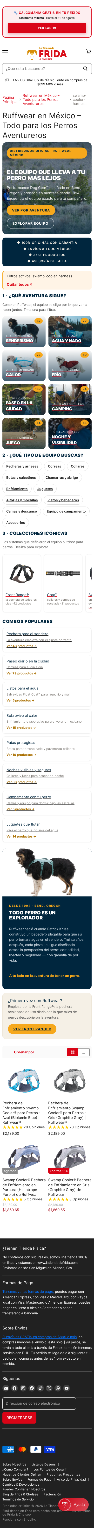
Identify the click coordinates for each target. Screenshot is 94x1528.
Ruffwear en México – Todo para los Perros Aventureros (41, 99)
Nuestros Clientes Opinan (21, 1474)
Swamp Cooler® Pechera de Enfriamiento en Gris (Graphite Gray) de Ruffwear (70, 1187)
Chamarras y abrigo (62, 477)
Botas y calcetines (21, 477)
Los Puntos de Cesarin (50, 1469)
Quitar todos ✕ (20, 284)
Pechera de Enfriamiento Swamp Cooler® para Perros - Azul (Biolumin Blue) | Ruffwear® (21, 1113)
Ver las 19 (47, 28)
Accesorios (15, 522)
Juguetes (45, 489)
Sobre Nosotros (14, 1464)
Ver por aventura (31, 210)
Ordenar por (24, 1052)
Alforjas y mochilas (22, 500)
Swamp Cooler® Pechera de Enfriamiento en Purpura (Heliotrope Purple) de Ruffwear (24, 1187)
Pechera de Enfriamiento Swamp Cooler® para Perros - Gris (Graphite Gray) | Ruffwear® (67, 1113)
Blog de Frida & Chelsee (20, 1494)
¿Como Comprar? (15, 1469)
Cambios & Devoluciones (20, 1484)
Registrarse (19, 1417)
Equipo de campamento (66, 511)
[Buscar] (85, 68)
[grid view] (72, 1052)
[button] (73, 1504)
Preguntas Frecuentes (63, 1474)
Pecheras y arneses (22, 466)
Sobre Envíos (12, 1479)
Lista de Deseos (44, 1464)
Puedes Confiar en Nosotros (23, 1489)
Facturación (52, 1494)
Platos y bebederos (63, 500)
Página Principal (9, 99)
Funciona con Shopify (18, 1519)
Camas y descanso (21, 511)
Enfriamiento (17, 489)
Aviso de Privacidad (71, 1479)
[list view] (84, 1052)
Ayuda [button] (79, 1505)
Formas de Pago (39, 1479)
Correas (54, 466)
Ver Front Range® (32, 1029)
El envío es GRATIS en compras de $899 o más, (40, 1337)
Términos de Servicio (18, 1499)
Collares (78, 466)
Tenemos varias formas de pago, (28, 1291)
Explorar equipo (30, 223)
